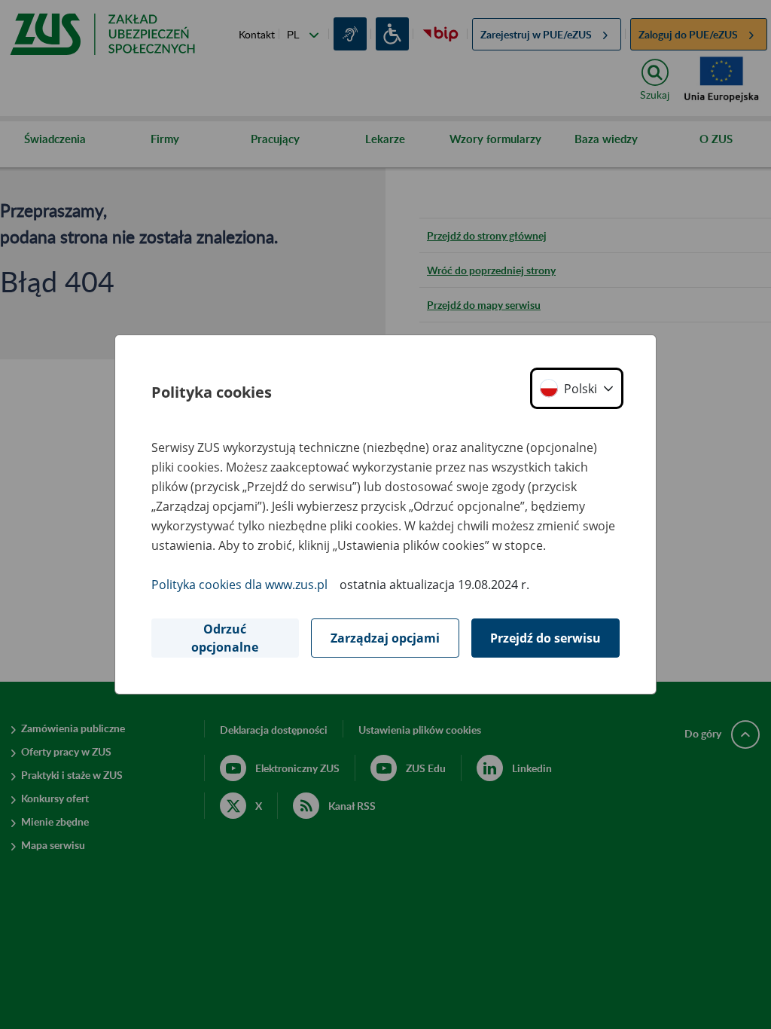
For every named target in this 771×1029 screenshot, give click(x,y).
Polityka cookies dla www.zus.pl (239, 584)
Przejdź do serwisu (545, 638)
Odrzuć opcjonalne (224, 638)
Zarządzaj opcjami (385, 638)
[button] (577, 388)
